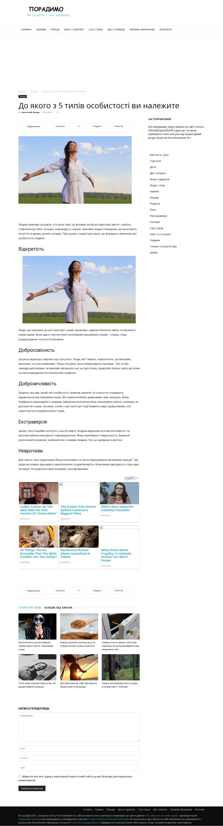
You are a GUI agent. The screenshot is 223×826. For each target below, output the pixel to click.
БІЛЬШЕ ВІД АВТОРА (58, 607)
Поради (55, 29)
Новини (41, 29)
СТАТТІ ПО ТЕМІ (29, 607)
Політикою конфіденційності (85, 822)
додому (22, 91)
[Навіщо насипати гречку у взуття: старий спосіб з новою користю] (79, 626)
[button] (200, 30)
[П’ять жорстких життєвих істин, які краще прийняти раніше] (37, 667)
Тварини (155, 240)
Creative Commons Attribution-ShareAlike (108, 819)
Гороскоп (155, 161)
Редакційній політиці (29, 819)
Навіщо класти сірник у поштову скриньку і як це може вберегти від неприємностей (120, 646)
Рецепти (155, 203)
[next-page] (81, 694)
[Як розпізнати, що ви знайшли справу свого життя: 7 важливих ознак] (37, 626)
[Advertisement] (141, 13)
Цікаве (154, 252)
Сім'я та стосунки (160, 234)
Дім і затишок (116, 29)
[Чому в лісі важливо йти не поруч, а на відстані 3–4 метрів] (121, 667)
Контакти (166, 29)
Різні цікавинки (158, 215)
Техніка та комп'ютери (163, 246)
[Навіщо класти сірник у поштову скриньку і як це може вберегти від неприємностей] (121, 626)
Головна (26, 29)
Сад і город (95, 29)
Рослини (155, 222)
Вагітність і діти (159, 154)
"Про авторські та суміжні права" (162, 815)
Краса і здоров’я (74, 29)
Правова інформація (142, 29)
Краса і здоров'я (159, 179)
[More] (130, 126)
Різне (153, 209)
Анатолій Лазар (30, 112)
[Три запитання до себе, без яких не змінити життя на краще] (79, 667)
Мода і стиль (157, 185)
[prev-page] (76, 694)
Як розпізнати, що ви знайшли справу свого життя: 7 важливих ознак (35, 646)
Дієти (153, 167)
